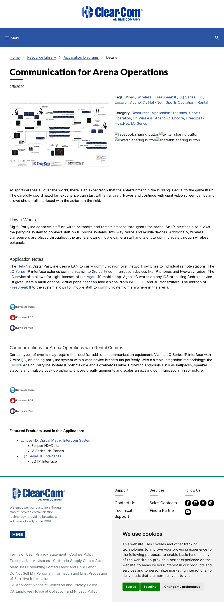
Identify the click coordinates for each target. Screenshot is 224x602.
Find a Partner (162, 510)
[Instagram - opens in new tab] (211, 502)
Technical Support (123, 513)
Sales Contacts (163, 502)
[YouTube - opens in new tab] (188, 511)
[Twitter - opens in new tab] (203, 502)
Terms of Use (21, 554)
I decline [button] (150, 586)
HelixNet (155, 102)
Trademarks (20, 560)
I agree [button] (131, 586)
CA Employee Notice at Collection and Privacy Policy (54, 591)
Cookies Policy (81, 554)
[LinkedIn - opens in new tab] (195, 502)
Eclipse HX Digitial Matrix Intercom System (56, 440)
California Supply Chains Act (77, 560)
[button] (217, 37)
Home (15, 57)
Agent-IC (138, 102)
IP (201, 97)
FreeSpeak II (166, 97)
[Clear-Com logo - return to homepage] (112, 13)
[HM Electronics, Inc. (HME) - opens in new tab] (18, 534)
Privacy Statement (51, 554)
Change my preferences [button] (182, 586)
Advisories (41, 560)
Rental (203, 102)
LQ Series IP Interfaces (41, 456)
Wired (129, 97)
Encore (121, 102)
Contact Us (125, 502)
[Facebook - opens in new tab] (188, 502)
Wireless (144, 97)
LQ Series (187, 97)
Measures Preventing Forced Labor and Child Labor (53, 567)
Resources (140, 113)
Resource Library (41, 57)
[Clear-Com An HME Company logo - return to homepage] (37, 494)
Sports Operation (180, 102)
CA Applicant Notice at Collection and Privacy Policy (53, 585)
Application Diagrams (81, 57)
